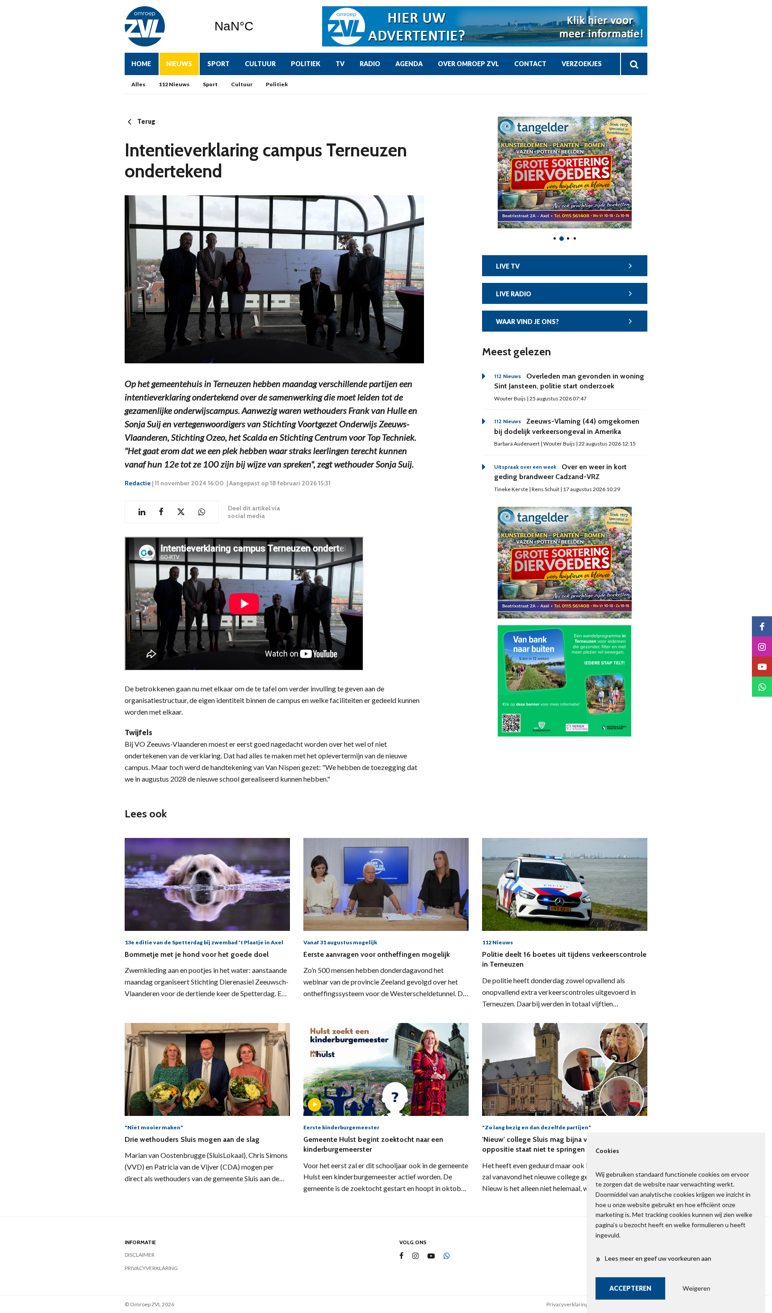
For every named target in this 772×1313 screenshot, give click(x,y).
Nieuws (179, 63)
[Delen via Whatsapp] (202, 512)
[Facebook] (401, 1256)
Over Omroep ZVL (468, 63)
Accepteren (630, 1288)
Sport (218, 63)
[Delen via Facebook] (161, 512)
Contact (530, 63)
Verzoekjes (582, 63)
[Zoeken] (633, 64)
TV (340, 63)
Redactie (138, 483)
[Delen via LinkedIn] (142, 512)
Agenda (409, 63)
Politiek (305, 63)
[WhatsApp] (447, 1256)
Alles (138, 84)
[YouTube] (431, 1256)
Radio (370, 63)
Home (141, 63)
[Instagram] (415, 1256)
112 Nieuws (174, 84)
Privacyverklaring (151, 1268)
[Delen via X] (181, 512)
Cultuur (260, 63)
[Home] (163, 26)
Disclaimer (140, 1254)
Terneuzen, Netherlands (256, 26)
